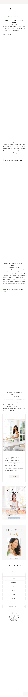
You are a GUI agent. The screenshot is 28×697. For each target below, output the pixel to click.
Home (14, 586)
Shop (14, 594)
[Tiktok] (20, 565)
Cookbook (14, 574)
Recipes (14, 578)
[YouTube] (18, 565)
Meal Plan (14, 582)
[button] (14, 2)
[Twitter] (15, 565)
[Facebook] (7, 565)
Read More (14, 476)
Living (14, 590)
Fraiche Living (14, 9)
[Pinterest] (12, 565)
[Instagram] (9, 565)
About (14, 598)
